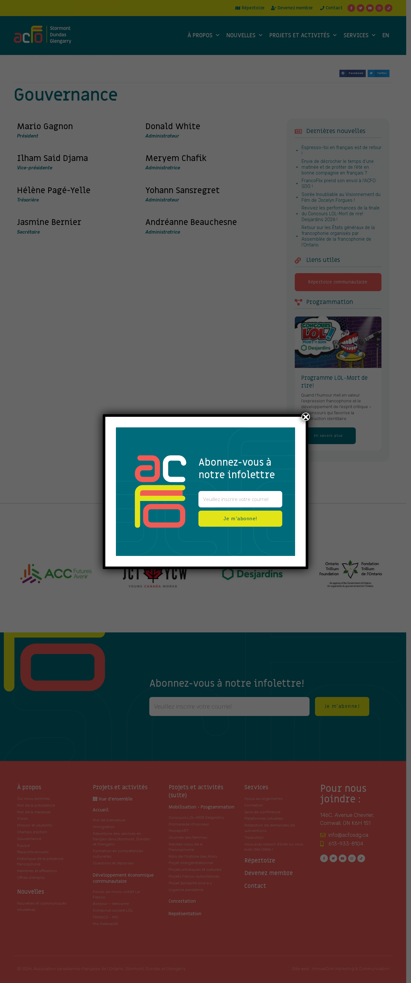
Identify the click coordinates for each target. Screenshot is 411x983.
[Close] (306, 417)
